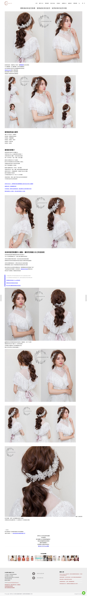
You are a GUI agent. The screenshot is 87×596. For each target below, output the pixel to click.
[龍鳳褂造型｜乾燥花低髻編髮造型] (30, 558)
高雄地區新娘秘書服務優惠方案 (19, 533)
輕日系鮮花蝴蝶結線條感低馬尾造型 (13, 285)
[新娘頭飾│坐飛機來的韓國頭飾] (48, 558)
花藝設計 (18, 584)
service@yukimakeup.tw (13, 582)
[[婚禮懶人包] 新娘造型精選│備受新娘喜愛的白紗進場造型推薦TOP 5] (39, 558)
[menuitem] (36, 3)
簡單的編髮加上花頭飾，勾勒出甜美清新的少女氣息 (15, 191)
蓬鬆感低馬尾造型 (24, 269)
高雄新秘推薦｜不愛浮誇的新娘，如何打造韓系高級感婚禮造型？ (71, 577)
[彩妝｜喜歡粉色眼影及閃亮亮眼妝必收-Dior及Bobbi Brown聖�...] (86, 298)
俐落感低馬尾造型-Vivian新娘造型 (13, 280)
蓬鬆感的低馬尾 (8, 70)
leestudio (80, 593)
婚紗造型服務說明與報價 (9, 587)
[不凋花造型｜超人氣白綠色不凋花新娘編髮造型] (65, 558)
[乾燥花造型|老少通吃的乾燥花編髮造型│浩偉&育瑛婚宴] (74, 558)
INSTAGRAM (40, 573)
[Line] (83, 593)
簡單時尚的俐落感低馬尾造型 (12, 282)
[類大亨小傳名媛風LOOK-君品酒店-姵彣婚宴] (1, 298)
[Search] (79, 3)
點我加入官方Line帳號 (43, 546)
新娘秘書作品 (7, 584)
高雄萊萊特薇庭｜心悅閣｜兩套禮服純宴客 (67, 581)
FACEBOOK (40, 578)
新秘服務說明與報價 (9, 586)
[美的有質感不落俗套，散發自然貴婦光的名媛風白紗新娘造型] (56, 558)
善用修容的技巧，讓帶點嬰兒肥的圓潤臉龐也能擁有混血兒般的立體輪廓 (19, 183)
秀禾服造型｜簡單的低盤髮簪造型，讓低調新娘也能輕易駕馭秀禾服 (18, 188)
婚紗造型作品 (13, 584)
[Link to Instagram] (83, 3)
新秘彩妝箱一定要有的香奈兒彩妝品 (66, 579)
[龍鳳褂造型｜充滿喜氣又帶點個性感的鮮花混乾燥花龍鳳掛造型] (21, 558)
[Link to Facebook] (84, 3)
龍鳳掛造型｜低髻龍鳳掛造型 (10, 186)
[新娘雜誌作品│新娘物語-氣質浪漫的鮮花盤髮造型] (12, 558)
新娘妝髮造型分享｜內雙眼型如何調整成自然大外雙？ (69, 583)
